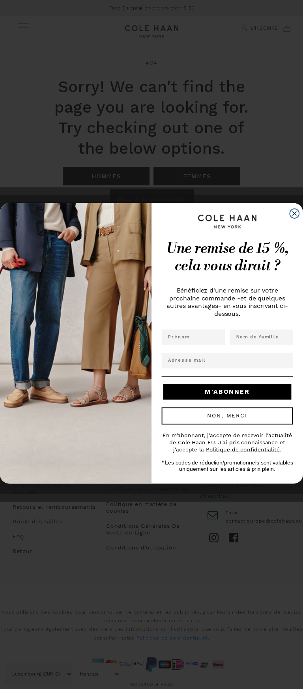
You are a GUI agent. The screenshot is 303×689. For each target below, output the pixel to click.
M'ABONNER (227, 392)
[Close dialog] (294, 214)
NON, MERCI (227, 416)
